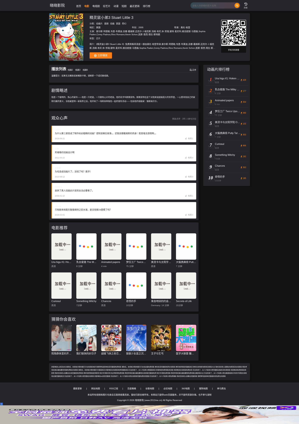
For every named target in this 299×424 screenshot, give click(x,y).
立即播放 (102, 55)
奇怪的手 (131, 301)
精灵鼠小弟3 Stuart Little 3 (111, 17)
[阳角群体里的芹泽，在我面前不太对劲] (61, 338)
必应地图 (168, 388)
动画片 (99, 23)
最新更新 (77, 388)
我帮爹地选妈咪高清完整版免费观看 (108, 367)
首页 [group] (78, 6)
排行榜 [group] (146, 6)
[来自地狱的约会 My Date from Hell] (161, 285)
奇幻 (124, 23)
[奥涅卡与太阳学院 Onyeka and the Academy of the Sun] (161, 246)
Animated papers (110, 262)
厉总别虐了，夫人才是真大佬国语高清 (142, 370)
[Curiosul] (61, 285)
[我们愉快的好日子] (86, 338)
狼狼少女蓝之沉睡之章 (136, 353)
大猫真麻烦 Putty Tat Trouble (186, 262)
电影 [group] (86, 6)
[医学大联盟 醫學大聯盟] (186, 338)
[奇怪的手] (136, 285)
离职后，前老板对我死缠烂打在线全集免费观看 (138, 367)
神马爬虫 (221, 388)
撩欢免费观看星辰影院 (91, 373)
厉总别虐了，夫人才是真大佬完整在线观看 (79, 376)
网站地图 (95, 388)
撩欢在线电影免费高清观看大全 (204, 367)
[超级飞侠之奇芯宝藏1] (111, 338)
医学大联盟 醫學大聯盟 (186, 353)
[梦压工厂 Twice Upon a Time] (136, 246)
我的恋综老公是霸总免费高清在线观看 (228, 367)
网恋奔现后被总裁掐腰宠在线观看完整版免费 (140, 373)
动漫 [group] (116, 6)
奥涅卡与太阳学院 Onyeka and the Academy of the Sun (161, 262)
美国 (98, 27)
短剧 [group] (124, 6)
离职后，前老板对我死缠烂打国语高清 (91, 370)
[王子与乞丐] (161, 338)
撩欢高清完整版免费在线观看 (165, 367)
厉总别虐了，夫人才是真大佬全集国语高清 (219, 373)
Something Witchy (86, 301)
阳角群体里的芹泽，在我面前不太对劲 (61, 353)
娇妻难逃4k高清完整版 (102, 376)
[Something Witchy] (86, 285)
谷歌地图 (149, 388)
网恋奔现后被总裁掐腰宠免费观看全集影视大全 (187, 373)
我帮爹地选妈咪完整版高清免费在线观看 (212, 376)
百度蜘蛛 (131, 388)
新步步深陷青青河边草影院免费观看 (112, 373)
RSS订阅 (113, 388)
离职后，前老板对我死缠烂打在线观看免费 (81, 367)
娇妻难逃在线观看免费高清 (183, 370)
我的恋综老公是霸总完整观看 (187, 376)
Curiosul (56, 301)
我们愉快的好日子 (86, 353)
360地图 (186, 388)
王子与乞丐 (157, 353)
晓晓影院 (57, 5)
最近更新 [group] (135, 6)
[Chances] (111, 285)
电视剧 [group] (96, 6)
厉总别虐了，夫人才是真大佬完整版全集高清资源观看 (211, 370)
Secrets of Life (184, 301)
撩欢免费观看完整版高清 (184, 367)
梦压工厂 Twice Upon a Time (136, 262)
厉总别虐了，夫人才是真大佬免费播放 (163, 376)
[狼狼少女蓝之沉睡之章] (136, 338)
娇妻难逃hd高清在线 (58, 367)
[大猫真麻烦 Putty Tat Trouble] (186, 246)
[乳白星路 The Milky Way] (86, 246)
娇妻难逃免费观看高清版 (164, 370)
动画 (112, 23)
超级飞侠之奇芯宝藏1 (111, 353)
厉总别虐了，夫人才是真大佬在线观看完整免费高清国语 (130, 376)
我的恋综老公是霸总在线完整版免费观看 (69, 373)
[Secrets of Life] (186, 285)
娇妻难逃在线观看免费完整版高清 (117, 370)
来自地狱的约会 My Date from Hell (161, 301)
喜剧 (106, 23)
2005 (140, 27)
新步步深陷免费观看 (164, 373)
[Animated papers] (111, 246)
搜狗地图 (203, 388)
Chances (106, 301)
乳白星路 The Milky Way (86, 262)
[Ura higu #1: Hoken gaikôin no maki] (61, 246)
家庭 (118, 23)
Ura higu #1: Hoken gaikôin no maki (61, 262)
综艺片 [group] (106, 6)
